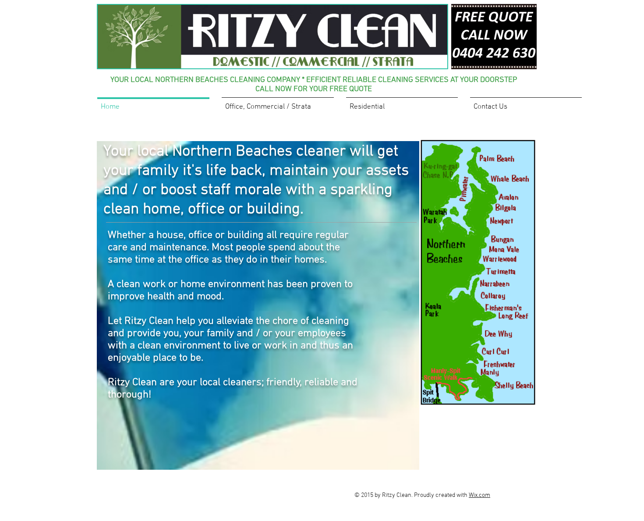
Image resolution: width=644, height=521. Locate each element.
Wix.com (479, 495)
